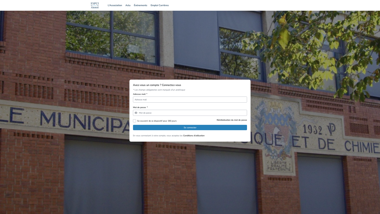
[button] (136, 113)
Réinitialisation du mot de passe (232, 120)
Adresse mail (140, 94)
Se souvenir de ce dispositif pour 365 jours (157, 121)
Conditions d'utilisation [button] (194, 135)
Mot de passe (140, 107)
